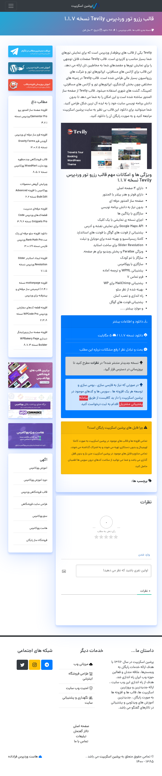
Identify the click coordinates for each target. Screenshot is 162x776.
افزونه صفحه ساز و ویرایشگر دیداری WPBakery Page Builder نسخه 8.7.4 (32, 338)
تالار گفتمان (81, 731)
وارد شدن (144, 555)
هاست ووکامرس (38, 528)
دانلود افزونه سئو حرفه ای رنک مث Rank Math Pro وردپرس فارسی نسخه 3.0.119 (31, 240)
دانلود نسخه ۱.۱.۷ (131, 335)
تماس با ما (81, 741)
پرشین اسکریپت (81, 6)
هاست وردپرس (28, 756)
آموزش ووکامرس (38, 468)
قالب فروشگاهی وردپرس (34, 492)
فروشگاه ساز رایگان (36, 540)
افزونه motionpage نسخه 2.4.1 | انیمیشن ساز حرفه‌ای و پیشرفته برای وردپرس (31, 289)
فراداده (12, 756)
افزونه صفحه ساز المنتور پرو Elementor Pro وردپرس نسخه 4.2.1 (31, 116)
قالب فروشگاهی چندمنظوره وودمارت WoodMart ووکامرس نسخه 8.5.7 (30, 166)
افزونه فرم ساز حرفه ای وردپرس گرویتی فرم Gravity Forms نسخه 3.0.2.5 (31, 141)
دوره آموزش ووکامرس (35, 480)
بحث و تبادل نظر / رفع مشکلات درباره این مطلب (112, 349)
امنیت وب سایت (77, 688)
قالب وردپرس (124, 30)
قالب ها (136, 30)
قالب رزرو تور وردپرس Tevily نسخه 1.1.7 (109, 19)
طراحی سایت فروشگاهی (34, 504)
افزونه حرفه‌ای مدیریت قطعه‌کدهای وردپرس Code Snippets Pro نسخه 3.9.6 (32, 215)
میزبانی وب (81, 664)
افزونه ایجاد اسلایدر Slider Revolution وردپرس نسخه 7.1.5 (32, 264)
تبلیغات (81, 736)
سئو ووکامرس (39, 516)
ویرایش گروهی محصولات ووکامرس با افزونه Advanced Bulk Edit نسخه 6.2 (31, 190)
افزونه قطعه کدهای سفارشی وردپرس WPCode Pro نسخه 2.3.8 (31, 314)
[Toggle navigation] (11, 6)
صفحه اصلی (81, 726)
